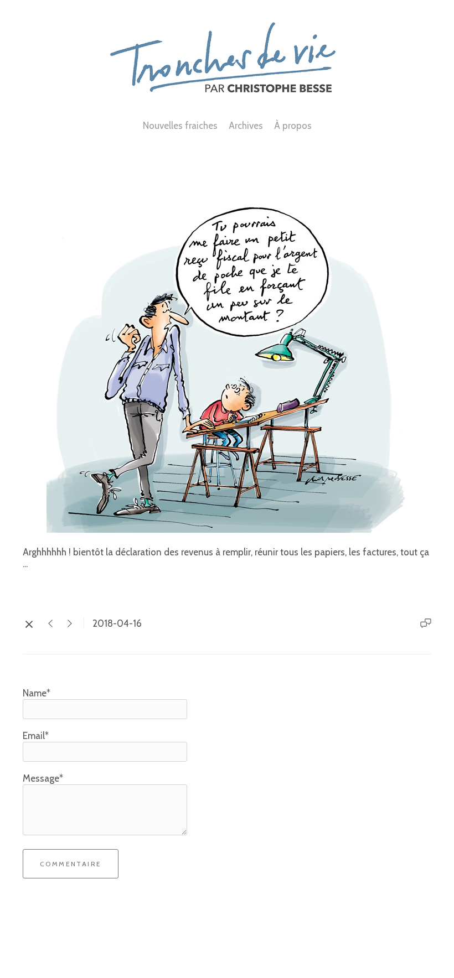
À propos (293, 125)
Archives (246, 125)
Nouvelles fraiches (180, 125)
